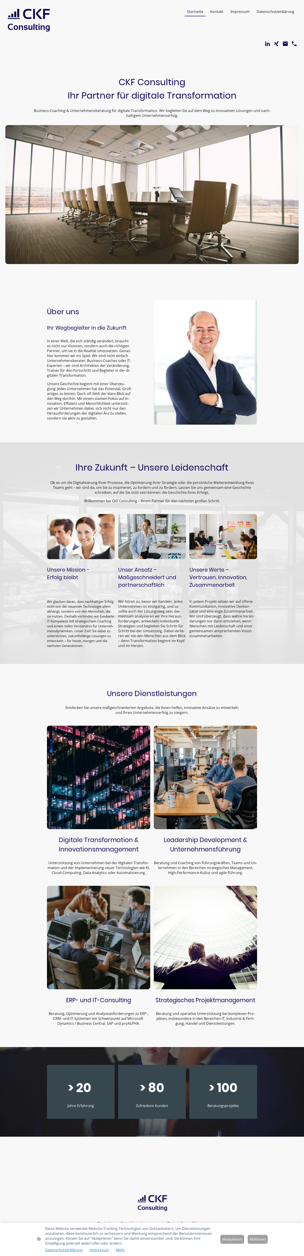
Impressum (99, 1250)
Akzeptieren (232, 1239)
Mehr (120, 1250)
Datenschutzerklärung (64, 1250)
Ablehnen (258, 1239)
